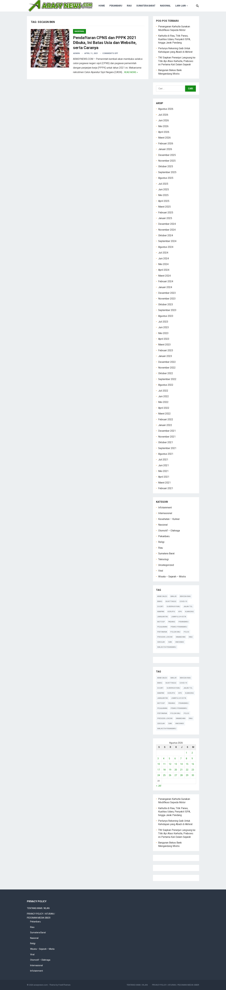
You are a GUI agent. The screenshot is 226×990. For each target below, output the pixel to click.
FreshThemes (64, 985)
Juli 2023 (163, 321)
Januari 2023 (165, 356)
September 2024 (167, 241)
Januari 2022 (165, 425)
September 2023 (167, 310)
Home (102, 5)
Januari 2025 (165, 218)
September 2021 (167, 448)
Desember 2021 (167, 430)
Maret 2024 (164, 275)
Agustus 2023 (165, 316)
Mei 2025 (163, 195)
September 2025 (167, 172)
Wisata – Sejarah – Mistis (172, 576)
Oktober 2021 (165, 442)
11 (164, 764)
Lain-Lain (180, 5)
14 (181, 764)
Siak (170, 642)
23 (193, 769)
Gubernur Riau (173, 607)
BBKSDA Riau (185, 596)
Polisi (186, 632)
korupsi (171, 612)
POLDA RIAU (175, 632)
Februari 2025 (165, 212)
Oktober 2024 (165, 235)
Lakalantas (162, 617)
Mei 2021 (163, 471)
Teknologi (163, 559)
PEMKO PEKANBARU (179, 627)
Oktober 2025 (165, 166)
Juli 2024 (163, 252)
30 (193, 775)
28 (181, 775)
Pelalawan (162, 627)
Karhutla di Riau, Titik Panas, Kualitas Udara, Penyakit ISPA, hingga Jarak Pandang (174, 39)
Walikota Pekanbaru (166, 647)
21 (181, 769)
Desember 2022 (167, 361)
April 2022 (163, 407)
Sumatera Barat (145, 5)
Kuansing (189, 612)
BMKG (159, 601)
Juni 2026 (163, 120)
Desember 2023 (167, 292)
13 (175, 764)
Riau (129, 5)
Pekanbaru (115, 5)
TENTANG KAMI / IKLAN (38, 908)
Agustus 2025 (165, 177)
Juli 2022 (163, 390)
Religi (161, 542)
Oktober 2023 (165, 304)
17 (158, 769)
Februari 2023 (165, 350)
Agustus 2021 (165, 453)
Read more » (131, 72)
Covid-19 (183, 601)
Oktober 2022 (165, 373)
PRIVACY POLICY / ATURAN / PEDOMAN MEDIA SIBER (175, 985)
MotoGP (161, 622)
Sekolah (161, 642)
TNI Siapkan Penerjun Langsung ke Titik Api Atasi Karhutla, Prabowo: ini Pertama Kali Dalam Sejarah (176, 61)
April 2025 (163, 201)
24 (158, 775)
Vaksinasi (179, 642)
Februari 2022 (165, 419)
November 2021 (167, 436)
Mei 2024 (163, 264)
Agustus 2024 (165, 247)
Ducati (160, 607)
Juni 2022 (163, 396)
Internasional (165, 513)
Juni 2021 (163, 465)
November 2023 (167, 298)
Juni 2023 (163, 327)
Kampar (160, 612)
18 (164, 769)
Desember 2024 (167, 223)
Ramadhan (180, 637)
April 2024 (163, 269)
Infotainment (165, 507)
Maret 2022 (164, 413)
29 (187, 775)
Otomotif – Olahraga (169, 530)
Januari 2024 (165, 287)
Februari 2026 (165, 143)
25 (164, 775)
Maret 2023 (164, 344)
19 (170, 769)
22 (187, 769)
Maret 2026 (164, 137)
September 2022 (167, 379)
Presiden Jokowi (164, 637)
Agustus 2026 (165, 108)
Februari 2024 (165, 281)
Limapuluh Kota (178, 617)
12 (170, 764)
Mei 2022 (163, 402)
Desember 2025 (167, 155)
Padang (171, 622)
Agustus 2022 (165, 384)
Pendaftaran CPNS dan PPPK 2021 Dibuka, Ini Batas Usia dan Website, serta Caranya (105, 42)
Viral (160, 570)
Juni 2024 (163, 258)
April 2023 (163, 338)
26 (170, 775)
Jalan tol (187, 607)
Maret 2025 (164, 206)
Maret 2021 (164, 482)
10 (158, 764)
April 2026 (163, 132)
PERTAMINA (162, 632)
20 (175, 769)
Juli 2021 (163, 459)
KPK (180, 612)
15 (187, 764)
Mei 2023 (163, 333)
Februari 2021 (165, 488)
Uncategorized (166, 565)
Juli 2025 (163, 183)
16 (193, 764)
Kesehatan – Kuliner (169, 519)
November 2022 (167, 367)
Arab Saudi (162, 596)
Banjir (173, 596)
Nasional (165, 5)
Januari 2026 (165, 149)
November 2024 (167, 229)
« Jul (158, 785)
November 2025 (167, 160)
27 (175, 775)
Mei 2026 (163, 126)
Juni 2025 (163, 189)
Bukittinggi (171, 601)
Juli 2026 (163, 114)
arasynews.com (41, 985)
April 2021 (163, 476)
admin (76, 53)
